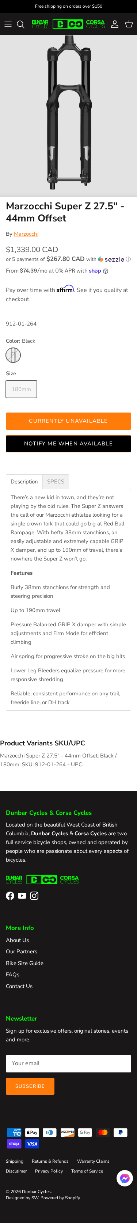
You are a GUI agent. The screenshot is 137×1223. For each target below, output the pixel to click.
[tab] (24, 481)
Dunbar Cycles (36, 1191)
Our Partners (21, 951)
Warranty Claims (93, 1161)
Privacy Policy (49, 1171)
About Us (17, 940)
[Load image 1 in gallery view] (68, 116)
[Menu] (8, 24)
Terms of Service (87, 1171)
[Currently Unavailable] (13, 355)
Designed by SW (22, 1198)
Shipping (14, 1161)
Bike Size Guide (24, 963)
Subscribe (30, 1086)
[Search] (24, 24)
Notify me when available (68, 443)
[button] (68, 259)
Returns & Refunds (50, 1161)
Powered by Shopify (60, 1198)
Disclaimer (16, 1171)
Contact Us (19, 986)
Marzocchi (26, 234)
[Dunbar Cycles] (68, 24)
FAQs (12, 974)
